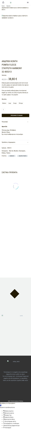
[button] (0, 405)
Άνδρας (4, 153)
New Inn (8, 6)
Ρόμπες (8, 153)
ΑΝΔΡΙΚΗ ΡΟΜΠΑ (22, 156)
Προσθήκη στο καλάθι (15, 115)
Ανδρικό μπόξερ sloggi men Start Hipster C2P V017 (21, 225)
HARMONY (12, 156)
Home (3, 6)
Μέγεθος (4, 99)
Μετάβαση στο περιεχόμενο (7, 403)
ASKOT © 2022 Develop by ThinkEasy (15, 401)
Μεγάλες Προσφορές (19, 151)
